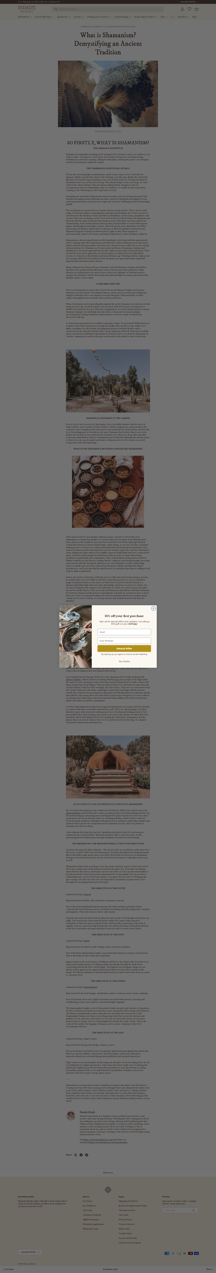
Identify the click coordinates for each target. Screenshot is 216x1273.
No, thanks (124, 661)
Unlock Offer (124, 648)
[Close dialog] (153, 608)
